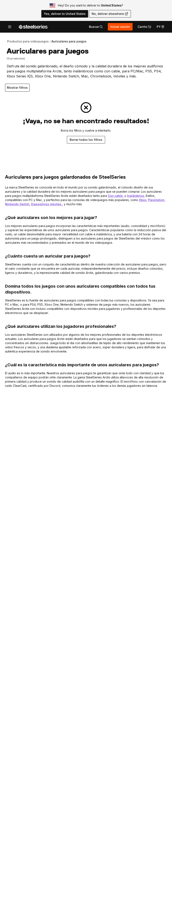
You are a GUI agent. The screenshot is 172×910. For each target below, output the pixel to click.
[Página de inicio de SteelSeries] (33, 27)
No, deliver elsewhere (108, 13)
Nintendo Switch (17, 204)
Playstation (156, 200)
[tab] (95, 27)
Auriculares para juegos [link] (68, 41)
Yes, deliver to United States (65, 13)
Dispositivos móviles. (46, 204)
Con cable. (116, 195)
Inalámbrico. (136, 195)
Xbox (142, 200)
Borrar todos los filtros (86, 139)
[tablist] (95, 27)
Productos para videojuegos (28, 41)
